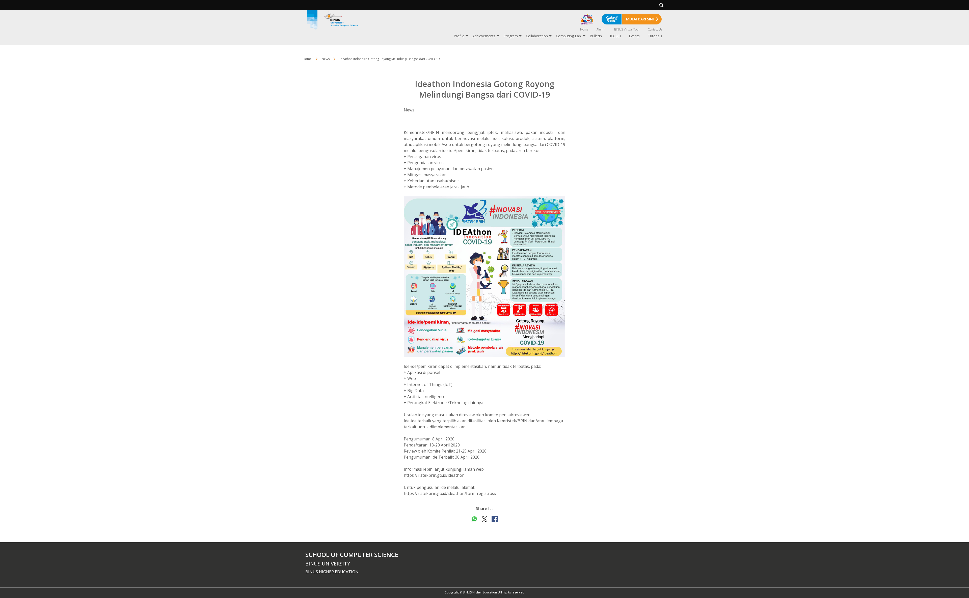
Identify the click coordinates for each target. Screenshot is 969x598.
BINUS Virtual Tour (627, 29)
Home (584, 29)
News (326, 59)
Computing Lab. (569, 36)
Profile (459, 36)
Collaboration (537, 36)
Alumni (601, 29)
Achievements (483, 36)
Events (634, 36)
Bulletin (596, 36)
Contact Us (655, 29)
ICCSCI (615, 36)
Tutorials (655, 36)
